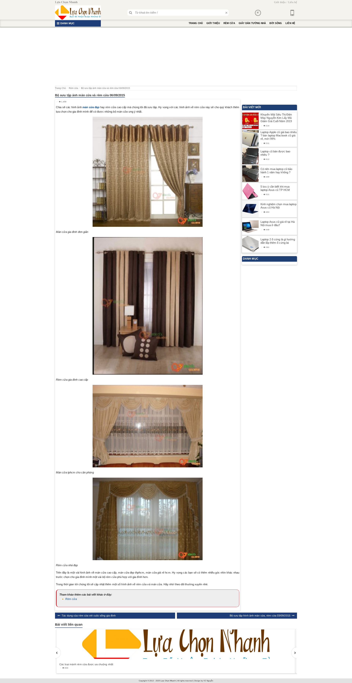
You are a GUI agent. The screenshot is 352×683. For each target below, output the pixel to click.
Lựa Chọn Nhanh (168, 681)
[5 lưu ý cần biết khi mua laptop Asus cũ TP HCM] (250, 191)
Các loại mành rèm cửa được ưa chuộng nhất (86, 664)
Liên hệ (292, 2)
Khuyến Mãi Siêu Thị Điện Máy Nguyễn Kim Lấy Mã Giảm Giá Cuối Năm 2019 (276, 118)
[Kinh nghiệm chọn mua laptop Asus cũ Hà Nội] (250, 208)
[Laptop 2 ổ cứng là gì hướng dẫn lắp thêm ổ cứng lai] (250, 244)
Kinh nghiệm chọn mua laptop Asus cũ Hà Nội (278, 206)
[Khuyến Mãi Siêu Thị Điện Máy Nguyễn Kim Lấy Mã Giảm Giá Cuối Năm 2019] (250, 120)
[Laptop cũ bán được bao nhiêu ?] (250, 156)
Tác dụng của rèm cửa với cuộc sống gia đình (89, 615)
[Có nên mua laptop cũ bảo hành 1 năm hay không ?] (250, 173)
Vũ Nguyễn (208, 681)
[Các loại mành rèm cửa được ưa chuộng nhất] (176, 644)
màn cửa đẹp (90, 107)
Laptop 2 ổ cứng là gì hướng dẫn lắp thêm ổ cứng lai (278, 241)
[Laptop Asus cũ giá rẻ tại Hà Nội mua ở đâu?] (250, 226)
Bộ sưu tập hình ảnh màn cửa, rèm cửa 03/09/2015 (260, 615)
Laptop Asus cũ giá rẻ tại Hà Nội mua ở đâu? (278, 223)
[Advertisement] (176, 56)
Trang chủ (196, 23)
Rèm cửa (229, 23)
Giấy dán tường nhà (252, 23)
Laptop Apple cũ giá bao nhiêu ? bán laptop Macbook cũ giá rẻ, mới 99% (279, 135)
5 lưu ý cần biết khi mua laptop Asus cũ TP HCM (275, 188)
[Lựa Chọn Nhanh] (78, 12)
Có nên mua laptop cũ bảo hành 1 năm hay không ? (276, 170)
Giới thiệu (280, 2)
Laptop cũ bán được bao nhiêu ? (275, 153)
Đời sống (276, 23)
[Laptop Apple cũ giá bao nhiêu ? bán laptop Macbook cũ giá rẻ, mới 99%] (250, 138)
